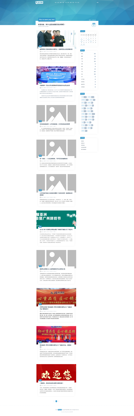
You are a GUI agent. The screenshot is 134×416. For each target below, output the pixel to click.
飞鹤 (83, 122)
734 (51, 126)
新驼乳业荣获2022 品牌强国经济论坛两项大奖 (52, 269)
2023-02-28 (47, 51)
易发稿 (82, 141)
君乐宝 (84, 102)
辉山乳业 (91, 116)
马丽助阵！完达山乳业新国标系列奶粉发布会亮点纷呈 (55, 85)
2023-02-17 (47, 231)
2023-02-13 (47, 271)
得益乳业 (89, 108)
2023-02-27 (47, 126)
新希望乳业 (85, 99)
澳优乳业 (84, 130)
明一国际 (84, 125)
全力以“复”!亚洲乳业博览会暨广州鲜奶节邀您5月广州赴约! (56, 229)
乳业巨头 (84, 119)
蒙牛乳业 (84, 105)
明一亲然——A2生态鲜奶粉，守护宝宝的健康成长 (54, 158)
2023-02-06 (47, 385)
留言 (94, 25)
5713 (52, 51)
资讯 (58, 2)
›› (58, 401)
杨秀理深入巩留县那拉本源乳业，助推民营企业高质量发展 (56, 49)
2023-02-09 (47, 311)
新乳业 (89, 122)
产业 (76, 2)
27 (81, 44)
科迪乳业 (90, 102)
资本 (73, 2)
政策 (71, 2)
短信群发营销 (83, 147)
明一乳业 (91, 105)
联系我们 (88, 81)
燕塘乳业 (90, 111)
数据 (61, 2)
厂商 (66, 2)
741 (51, 231)
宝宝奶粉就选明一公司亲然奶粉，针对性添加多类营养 (55, 124)
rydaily (42, 51)
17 (90, 40)
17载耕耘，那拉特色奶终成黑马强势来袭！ (52, 383)
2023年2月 (83, 31)
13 (81, 40)
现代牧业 (84, 116)
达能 (84, 108)
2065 (52, 349)
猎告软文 (83, 143)
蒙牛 (84, 111)
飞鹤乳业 (92, 99)
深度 (63, 2)
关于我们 (88, 79)
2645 (52, 271)
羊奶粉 (91, 125)
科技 (68, 2)
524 (51, 87)
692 (51, 197)
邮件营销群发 (83, 149)
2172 (52, 385)
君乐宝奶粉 (91, 119)
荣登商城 (83, 145)
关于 (88, 76)
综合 (78, 2)
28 (83, 44)
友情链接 (88, 86)
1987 (52, 311)
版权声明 (88, 84)
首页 (56, 2)
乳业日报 (39, 2)
